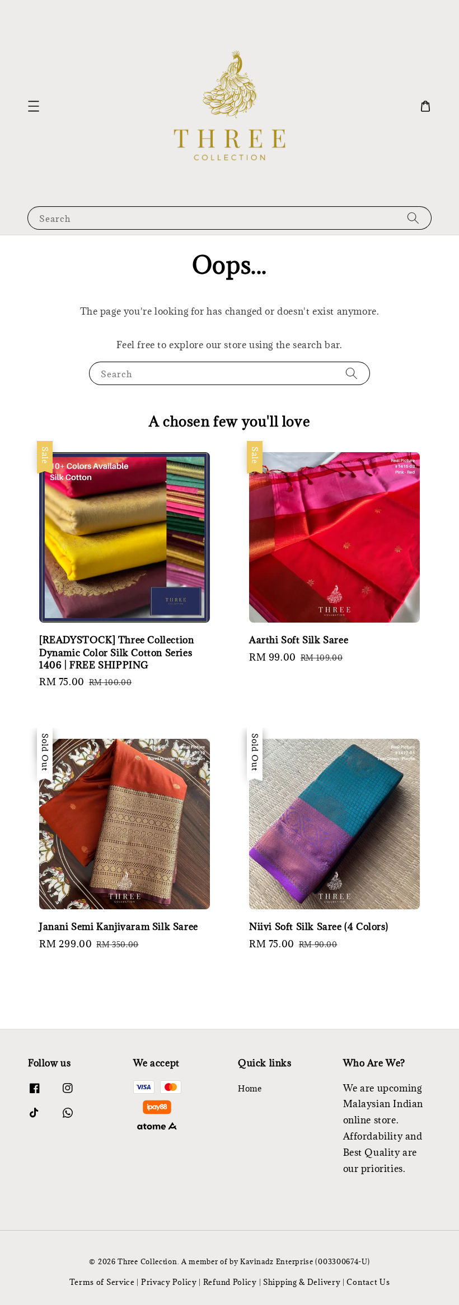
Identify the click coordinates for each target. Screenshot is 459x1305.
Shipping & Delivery (301, 1282)
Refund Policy (230, 1282)
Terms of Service (102, 1282)
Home (249, 1089)
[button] (33, 106)
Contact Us (368, 1282)
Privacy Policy (169, 1282)
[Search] (413, 218)
